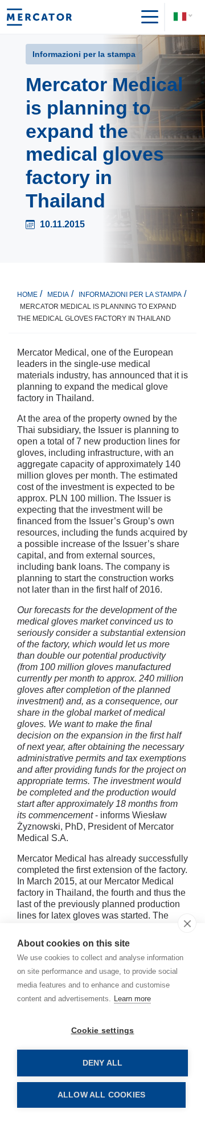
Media (58, 295)
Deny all (103, 1063)
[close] (187, 923)
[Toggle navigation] (145, 17)
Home (27, 295)
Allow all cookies (101, 1095)
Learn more (132, 998)
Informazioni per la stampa (130, 295)
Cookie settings (102, 1030)
